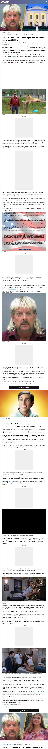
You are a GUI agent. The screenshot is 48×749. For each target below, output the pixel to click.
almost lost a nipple (39, 691)
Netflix (18, 291)
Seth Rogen (35, 445)
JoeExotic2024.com (6, 251)
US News (20, 383)
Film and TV (32, 383)
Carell (3, 472)
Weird (7, 383)
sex (14, 442)
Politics (24, 383)
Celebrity (8, 32)
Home (3, 32)
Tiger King (11, 383)
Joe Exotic (15, 383)
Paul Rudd (19, 445)
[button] (45, 47)
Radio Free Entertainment (15, 481)
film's (28, 481)
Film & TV (8, 418)
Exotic (34, 198)
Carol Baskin (12, 289)
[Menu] (46, 1)
